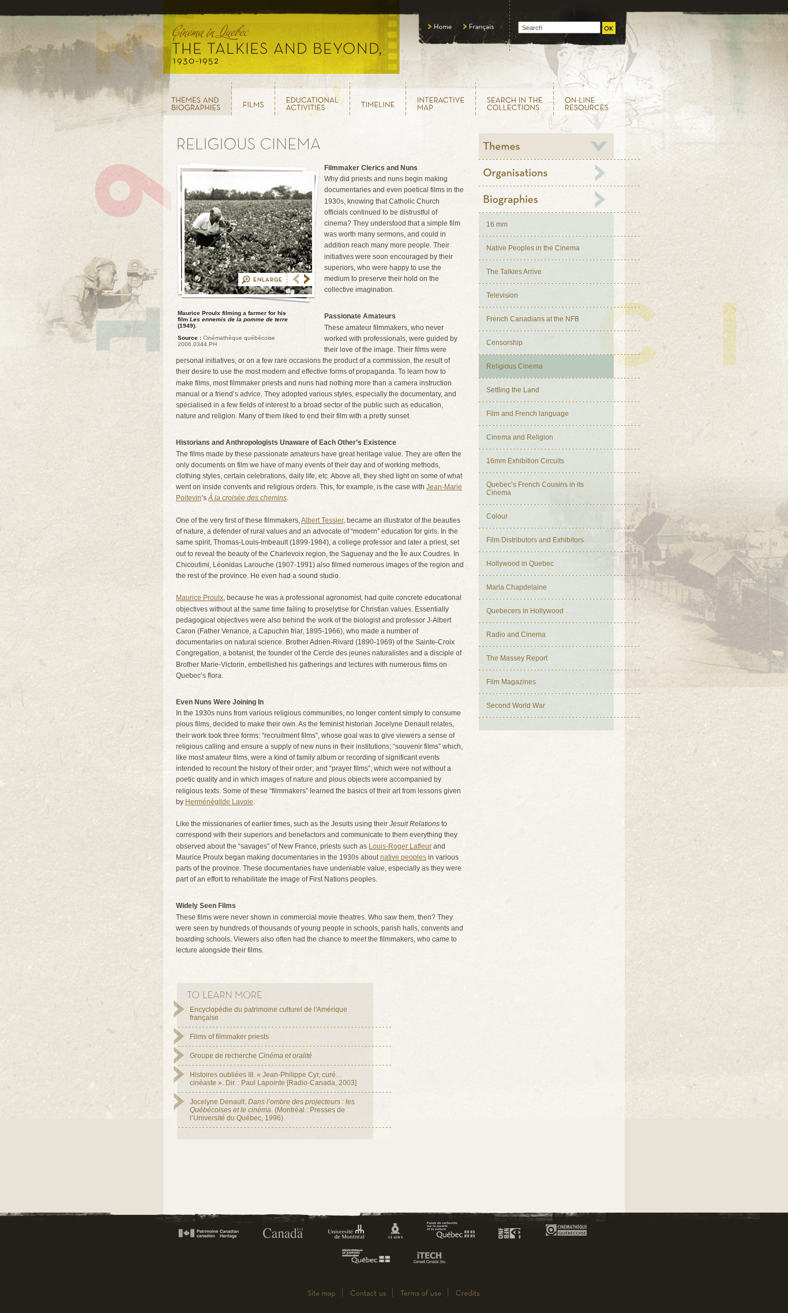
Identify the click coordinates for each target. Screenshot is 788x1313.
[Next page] (307, 279)
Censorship (504, 343)
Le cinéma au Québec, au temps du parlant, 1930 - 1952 (282, 40)
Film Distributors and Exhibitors (535, 540)
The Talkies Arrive (514, 272)
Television (502, 295)
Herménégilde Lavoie (219, 802)
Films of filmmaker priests (229, 1037)
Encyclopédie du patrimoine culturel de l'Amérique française (268, 1014)
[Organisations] (546, 173)
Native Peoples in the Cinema (533, 248)
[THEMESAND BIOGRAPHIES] (197, 98)
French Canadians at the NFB (532, 319)
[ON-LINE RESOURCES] (589, 98)
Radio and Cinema (516, 635)
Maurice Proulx (199, 598)
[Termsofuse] (421, 1292)
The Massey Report (516, 658)
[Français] (478, 26)
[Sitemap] (322, 1292)
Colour (497, 516)
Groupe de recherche (251, 1056)
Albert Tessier (322, 520)
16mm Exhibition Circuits (525, 461)
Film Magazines (511, 682)
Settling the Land (512, 390)
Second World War (515, 705)
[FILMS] (253, 99)
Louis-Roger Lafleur (400, 846)
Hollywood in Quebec (520, 564)
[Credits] (468, 1292)
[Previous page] (296, 279)
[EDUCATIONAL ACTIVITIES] (312, 98)
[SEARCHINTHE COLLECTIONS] (515, 98)
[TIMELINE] (378, 99)
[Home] (440, 26)
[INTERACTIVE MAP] (441, 98)
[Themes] (546, 146)
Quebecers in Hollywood (525, 611)
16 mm (497, 224)
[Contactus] (368, 1292)
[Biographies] (546, 199)
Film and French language (527, 414)
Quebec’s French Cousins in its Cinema (535, 489)
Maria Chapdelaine (516, 587)
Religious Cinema (514, 366)
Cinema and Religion (519, 437)
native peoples (403, 857)
